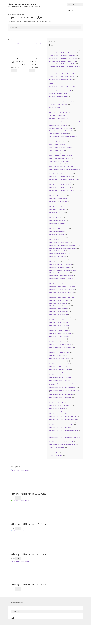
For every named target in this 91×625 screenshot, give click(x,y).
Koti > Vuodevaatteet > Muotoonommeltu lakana (61, 128)
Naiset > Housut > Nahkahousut (56, 226)
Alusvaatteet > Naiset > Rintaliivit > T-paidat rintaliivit (62, 61)
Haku (12, 609)
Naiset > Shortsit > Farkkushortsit (57, 400)
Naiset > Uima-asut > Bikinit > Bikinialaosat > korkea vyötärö (64, 422)
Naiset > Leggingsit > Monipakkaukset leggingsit (61, 278)
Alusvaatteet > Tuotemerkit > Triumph (58, 96)
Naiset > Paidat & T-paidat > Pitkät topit (59, 336)
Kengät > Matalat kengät (55, 107)
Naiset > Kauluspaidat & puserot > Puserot (59, 273)
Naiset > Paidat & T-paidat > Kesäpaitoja (59, 330)
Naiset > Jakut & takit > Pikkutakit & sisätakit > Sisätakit (63, 248)
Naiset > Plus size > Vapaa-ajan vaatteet (58, 372)
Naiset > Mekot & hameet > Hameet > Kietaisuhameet (62, 286)
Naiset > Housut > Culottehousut (57, 212)
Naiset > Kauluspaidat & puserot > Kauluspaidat (60, 264)
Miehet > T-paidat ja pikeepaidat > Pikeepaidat (60, 155)
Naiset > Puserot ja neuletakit (56, 374)
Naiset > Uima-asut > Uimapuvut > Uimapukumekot (61, 441)
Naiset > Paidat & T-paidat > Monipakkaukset (60, 333)
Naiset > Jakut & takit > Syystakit (57, 251)
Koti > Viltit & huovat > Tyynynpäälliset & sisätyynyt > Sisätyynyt (64, 121)
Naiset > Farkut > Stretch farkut (56, 207)
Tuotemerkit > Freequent (55, 450)
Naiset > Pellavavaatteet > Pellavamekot (59, 350)
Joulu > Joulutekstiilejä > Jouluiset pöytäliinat (60, 101)
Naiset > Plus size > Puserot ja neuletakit (59, 363)
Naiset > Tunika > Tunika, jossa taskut (58, 411)
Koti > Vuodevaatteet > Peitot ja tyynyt (58, 133)
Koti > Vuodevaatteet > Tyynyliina (57, 139)
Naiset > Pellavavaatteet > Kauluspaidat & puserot (61, 347)
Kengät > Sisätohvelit (54, 110)
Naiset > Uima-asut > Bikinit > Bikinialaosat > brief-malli (63, 419)
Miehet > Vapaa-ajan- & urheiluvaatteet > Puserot (61, 173)
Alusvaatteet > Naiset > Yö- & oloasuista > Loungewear (62, 76)
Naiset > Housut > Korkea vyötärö (57, 220)
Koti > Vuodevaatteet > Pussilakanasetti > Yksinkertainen (63, 136)
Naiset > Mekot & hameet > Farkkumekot (59, 281)
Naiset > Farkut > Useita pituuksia (57, 209)
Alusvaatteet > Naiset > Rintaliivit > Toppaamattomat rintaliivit (64, 66)
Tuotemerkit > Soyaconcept (56, 455)
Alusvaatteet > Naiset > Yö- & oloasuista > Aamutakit (62, 73)
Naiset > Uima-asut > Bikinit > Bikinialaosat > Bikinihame (63, 416)
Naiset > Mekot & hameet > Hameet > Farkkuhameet (62, 284)
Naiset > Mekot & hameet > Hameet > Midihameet (61, 295)
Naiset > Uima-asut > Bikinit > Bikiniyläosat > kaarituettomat (64, 433)
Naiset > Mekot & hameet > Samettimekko (59, 322)
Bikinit (50, 99)
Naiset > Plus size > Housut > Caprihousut (59, 352)
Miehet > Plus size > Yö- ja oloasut (57, 153)
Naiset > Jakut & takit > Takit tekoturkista (59, 253)
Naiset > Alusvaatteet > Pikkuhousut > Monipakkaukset (62, 182)
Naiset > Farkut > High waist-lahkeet (58, 198)
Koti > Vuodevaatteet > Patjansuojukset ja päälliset (61, 131)
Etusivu (9, 14)
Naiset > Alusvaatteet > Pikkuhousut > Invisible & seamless (63, 179)
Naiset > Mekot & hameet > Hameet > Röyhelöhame (61, 297)
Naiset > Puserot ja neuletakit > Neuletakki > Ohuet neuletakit (64, 390)
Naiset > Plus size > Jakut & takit (57, 355)
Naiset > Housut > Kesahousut (56, 217)
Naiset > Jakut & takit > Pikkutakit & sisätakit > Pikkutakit (63, 245)
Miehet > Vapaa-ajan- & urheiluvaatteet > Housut (61, 166)
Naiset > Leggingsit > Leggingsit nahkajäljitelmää (61, 275)
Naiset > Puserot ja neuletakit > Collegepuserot (60, 377)
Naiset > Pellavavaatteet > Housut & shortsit (60, 344)
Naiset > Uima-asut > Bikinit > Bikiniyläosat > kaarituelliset (63, 430)
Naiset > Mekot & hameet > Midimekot (58, 314)
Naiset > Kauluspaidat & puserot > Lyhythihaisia (60, 267)
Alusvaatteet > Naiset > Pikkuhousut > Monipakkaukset (62, 53)
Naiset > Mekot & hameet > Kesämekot (58, 303)
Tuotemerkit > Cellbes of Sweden (57, 447)
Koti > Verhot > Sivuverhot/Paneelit (57, 115)
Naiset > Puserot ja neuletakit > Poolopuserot (60, 397)
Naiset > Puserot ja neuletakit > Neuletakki (59, 380)
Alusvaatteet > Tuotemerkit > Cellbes (58, 93)
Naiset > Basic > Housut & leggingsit (58, 195)
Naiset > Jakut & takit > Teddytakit (57, 256)
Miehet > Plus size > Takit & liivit (57, 150)
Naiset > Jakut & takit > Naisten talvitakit (59, 242)
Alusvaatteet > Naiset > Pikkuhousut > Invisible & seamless (63, 50)
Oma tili (13, 607)
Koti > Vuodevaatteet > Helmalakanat (58, 125)
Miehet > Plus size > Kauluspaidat (57, 144)
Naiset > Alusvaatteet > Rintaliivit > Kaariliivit (60, 187)
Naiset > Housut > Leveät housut (57, 223)
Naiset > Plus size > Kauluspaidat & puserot (59, 358)
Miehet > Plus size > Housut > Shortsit (58, 142)
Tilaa (14, 70)
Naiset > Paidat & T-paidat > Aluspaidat (58, 328)
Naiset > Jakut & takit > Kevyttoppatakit (59, 240)
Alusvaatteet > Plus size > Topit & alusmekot (60, 90)
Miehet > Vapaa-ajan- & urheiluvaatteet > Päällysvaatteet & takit (64, 169)
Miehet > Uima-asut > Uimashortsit (57, 164)
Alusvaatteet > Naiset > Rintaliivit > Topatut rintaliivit (62, 64)
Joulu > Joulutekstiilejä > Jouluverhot (58, 104)
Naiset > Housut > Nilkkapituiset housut (58, 229)
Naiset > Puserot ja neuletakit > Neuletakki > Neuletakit (62, 387)
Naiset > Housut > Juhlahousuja (56, 215)
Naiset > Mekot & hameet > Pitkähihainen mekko (61, 319)
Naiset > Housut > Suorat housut (57, 231)
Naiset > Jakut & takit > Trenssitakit (58, 259)
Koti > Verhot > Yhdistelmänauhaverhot (58, 118)
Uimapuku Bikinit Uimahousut (22, 4)
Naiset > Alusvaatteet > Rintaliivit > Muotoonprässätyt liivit (63, 193)
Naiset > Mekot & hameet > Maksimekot (58, 311)
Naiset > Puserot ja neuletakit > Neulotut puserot (61, 394)
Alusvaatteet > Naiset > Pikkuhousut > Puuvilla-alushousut (63, 58)
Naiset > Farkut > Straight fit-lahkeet (58, 204)
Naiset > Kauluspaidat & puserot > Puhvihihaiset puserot (62, 270)
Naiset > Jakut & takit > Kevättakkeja (58, 237)
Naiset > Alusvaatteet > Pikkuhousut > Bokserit (60, 176)
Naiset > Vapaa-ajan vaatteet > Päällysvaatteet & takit (62, 444)
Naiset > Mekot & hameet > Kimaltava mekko (60, 306)
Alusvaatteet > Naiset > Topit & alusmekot (59, 71)
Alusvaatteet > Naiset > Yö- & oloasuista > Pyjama (61, 79)
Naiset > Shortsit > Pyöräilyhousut (57, 402)
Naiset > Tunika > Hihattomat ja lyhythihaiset (60, 405)
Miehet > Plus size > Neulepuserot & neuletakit (60, 147)
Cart (12, 618)
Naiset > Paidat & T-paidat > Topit (57, 341)
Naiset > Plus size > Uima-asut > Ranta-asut (59, 366)
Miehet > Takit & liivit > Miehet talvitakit (59, 161)
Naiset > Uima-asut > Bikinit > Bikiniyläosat (59, 427)
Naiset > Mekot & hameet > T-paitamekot (59, 325)
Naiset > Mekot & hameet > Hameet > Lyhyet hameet (62, 289)
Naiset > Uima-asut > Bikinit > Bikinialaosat (59, 413)
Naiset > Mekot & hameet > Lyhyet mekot (59, 308)
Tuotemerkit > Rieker (54, 452)
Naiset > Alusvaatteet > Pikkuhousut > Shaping (60, 184)
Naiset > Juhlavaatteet (54, 262)
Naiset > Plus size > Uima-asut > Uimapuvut (59, 369)
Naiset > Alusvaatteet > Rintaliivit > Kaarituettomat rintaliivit (64, 190)
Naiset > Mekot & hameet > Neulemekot (59, 317)
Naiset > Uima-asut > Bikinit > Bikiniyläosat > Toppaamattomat (64, 437)
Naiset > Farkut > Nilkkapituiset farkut (58, 201)
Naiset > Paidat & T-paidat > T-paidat (58, 339)
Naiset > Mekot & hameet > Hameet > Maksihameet (61, 292)
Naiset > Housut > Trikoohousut (56, 234)
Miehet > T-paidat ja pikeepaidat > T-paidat (59, 158)
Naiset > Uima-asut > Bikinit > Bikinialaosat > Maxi (61, 424)
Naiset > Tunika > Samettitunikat (57, 408)
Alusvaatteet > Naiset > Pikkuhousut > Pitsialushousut (62, 55)
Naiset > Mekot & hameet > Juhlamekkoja (59, 300)
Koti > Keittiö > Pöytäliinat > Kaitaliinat (59, 112)
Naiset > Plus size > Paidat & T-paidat (58, 361)
